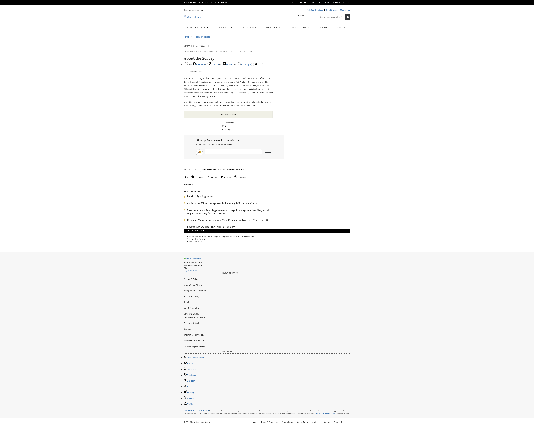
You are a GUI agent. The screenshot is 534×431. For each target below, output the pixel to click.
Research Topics (196, 27)
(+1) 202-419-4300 (191, 270)
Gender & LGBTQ (191, 313)
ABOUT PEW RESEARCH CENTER (196, 411)
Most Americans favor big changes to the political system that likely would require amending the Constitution (228, 212)
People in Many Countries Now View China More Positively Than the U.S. (227, 220)
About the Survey (197, 239)
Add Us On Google (193, 71)
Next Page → (228, 129)
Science (187, 328)
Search (301, 15)
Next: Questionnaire (228, 114)
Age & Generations (192, 308)
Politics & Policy (191, 279)
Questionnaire (195, 241)
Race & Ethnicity (191, 296)
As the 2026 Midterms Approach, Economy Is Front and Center (222, 203)
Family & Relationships (194, 317)
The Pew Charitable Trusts (325, 413)
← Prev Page (228, 122)
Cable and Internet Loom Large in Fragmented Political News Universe (219, 52)
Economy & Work (191, 323)
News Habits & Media (194, 340)
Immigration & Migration (195, 290)
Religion (187, 302)
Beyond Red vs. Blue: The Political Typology (211, 227)
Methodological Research (195, 346)
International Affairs (193, 284)
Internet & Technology (194, 334)
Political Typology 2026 (200, 196)
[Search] (347, 17)
